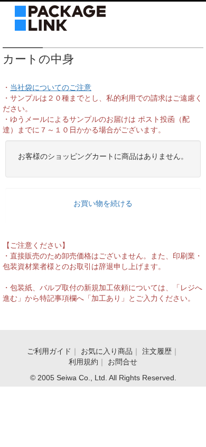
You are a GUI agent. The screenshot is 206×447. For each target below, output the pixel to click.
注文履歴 (157, 351)
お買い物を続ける (103, 203)
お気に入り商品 (107, 351)
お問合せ (122, 361)
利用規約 (83, 361)
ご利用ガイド (49, 351)
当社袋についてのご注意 (50, 87)
